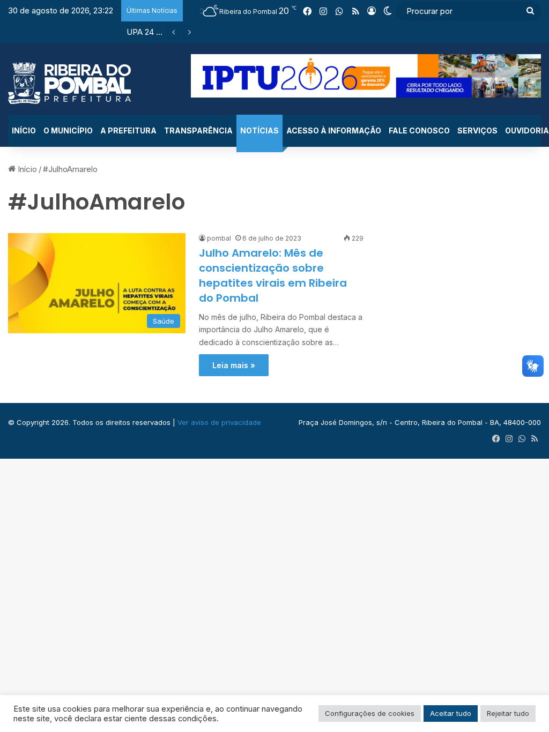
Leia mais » (233, 365)
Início (24, 130)
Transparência (198, 130)
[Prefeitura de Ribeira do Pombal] (69, 83)
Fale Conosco (419, 130)
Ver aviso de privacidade (219, 422)
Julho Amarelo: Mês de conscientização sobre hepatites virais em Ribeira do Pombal (273, 275)
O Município (68, 130)
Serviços (477, 130)
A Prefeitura (128, 130)
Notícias (259, 130)
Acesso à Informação (333, 130)
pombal (219, 238)
